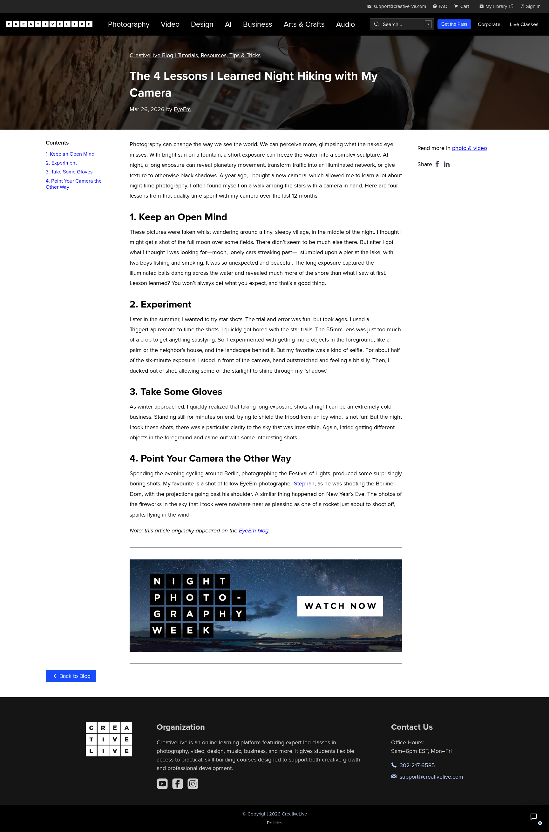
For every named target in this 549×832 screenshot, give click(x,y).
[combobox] (402, 24)
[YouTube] (162, 783)
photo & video (469, 148)
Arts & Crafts (304, 24)
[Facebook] (177, 783)
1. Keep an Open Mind (70, 153)
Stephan (304, 483)
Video (170, 24)
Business (257, 24)
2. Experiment (61, 162)
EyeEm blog (253, 530)
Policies (274, 822)
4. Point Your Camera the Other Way (74, 183)
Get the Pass (454, 24)
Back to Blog (74, 676)
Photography (128, 24)
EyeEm (182, 109)
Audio (345, 24)
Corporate (489, 24)
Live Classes (524, 24)
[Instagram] (193, 783)
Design (202, 24)
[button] (534, 817)
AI (228, 24)
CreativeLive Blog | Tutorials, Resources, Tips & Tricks (195, 55)
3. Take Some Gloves (69, 171)
